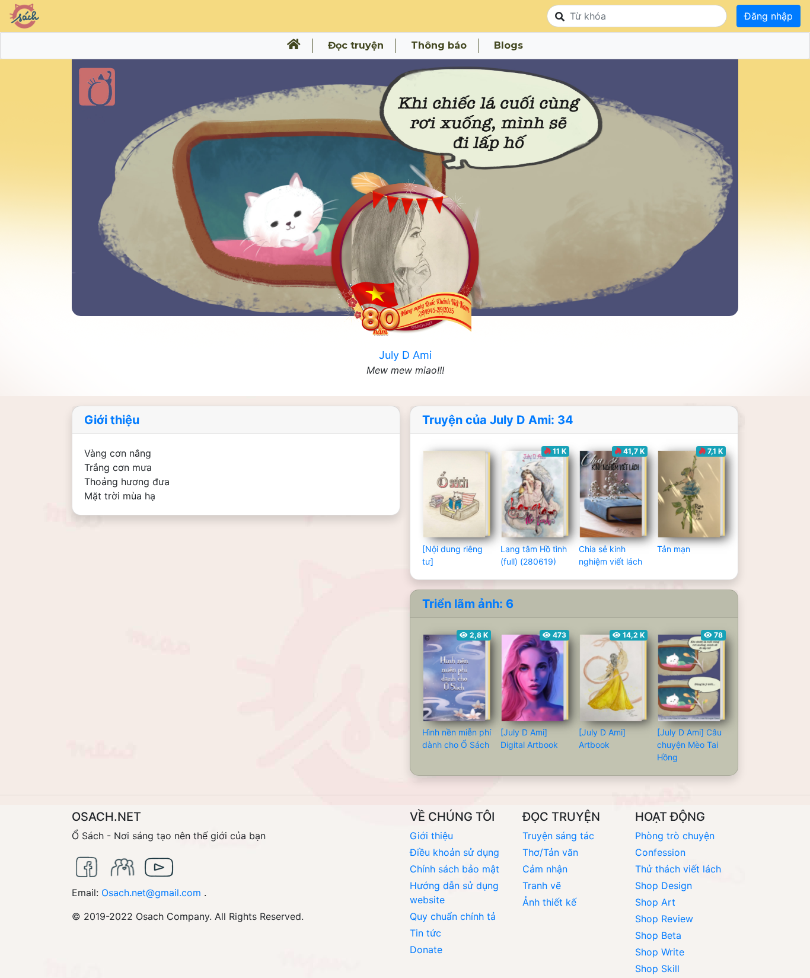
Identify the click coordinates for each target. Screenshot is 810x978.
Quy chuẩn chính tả (453, 916)
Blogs (508, 45)
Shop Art (655, 902)
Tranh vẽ (541, 885)
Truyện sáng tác (558, 836)
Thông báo (439, 45)
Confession (660, 852)
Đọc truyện (356, 45)
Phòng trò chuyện (675, 836)
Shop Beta (658, 935)
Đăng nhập (768, 16)
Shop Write (659, 952)
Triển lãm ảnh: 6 (468, 604)
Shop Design (663, 885)
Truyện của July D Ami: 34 (497, 420)
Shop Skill (657, 968)
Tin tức (425, 933)
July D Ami (405, 355)
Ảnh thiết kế (549, 902)
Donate (426, 949)
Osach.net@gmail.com (151, 893)
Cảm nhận (544, 869)
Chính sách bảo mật (454, 869)
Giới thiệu (111, 420)
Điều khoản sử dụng (454, 852)
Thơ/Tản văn (550, 852)
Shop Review (664, 919)
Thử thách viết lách (678, 869)
